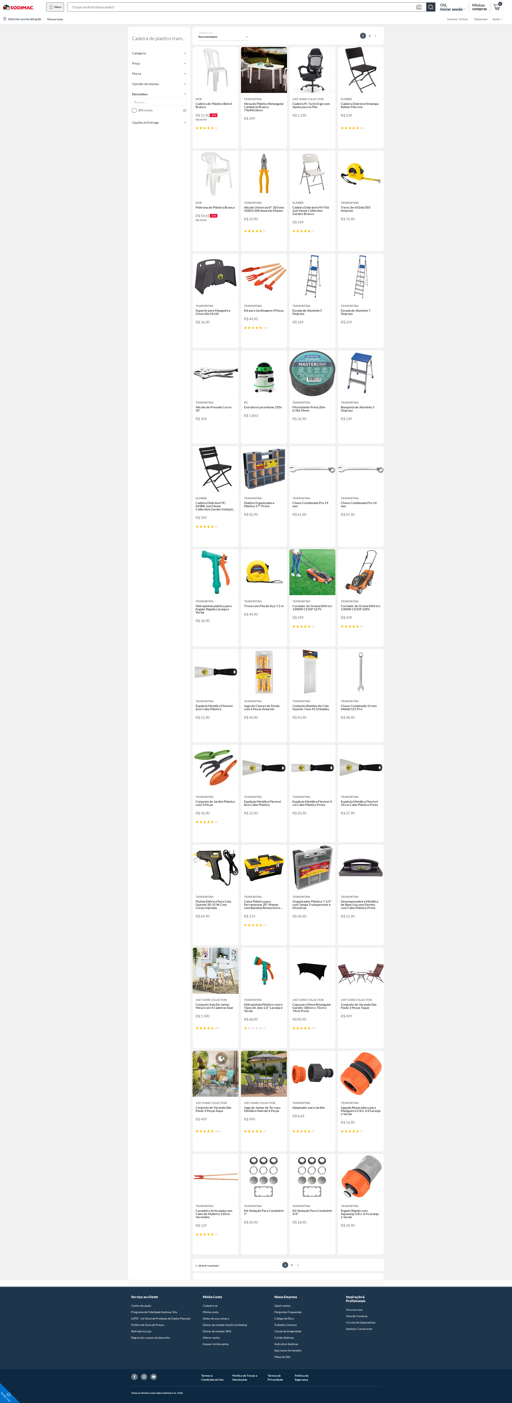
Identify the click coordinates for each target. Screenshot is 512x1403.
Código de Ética (284, 1318)
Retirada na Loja (141, 1331)
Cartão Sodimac (284, 1337)
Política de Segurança (301, 1377)
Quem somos (282, 1305)
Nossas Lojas (55, 19)
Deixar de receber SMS (217, 1331)
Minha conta (210, 1312)
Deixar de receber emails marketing (225, 1324)
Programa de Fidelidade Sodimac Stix (154, 1312)
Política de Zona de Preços (147, 1324)
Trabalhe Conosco (285, 1324)
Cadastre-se (210, 1305)
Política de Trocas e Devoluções (244, 1377)
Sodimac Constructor (359, 1328)
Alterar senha (211, 1337)
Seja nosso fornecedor (288, 1350)
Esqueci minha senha (216, 1344)
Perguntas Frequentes (288, 1312)
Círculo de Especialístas (360, 1322)
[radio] (197, 127)
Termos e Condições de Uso (212, 1377)
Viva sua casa (354, 1309)
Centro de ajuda (141, 1305)
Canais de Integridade (287, 1331)
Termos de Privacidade (275, 1377)
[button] (251, 7)
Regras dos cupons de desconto (150, 1337)
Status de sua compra (216, 1318)
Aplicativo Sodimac (286, 1344)
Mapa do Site (282, 1356)
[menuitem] (495, 19)
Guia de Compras (356, 1316)
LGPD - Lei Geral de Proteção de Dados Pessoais (161, 1318)
